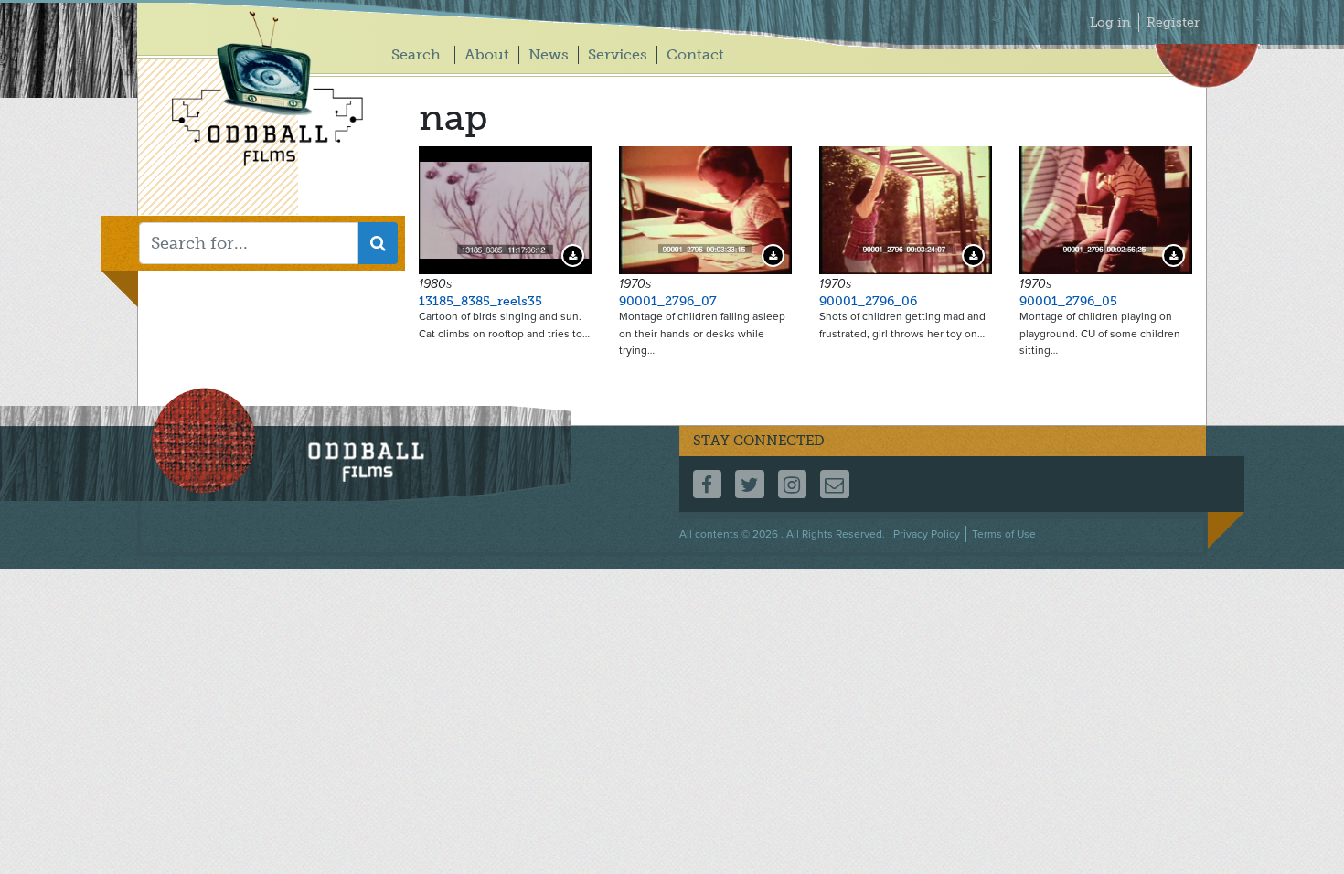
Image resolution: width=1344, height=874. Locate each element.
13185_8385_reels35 (480, 301)
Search (416, 54)
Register (1173, 22)
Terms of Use (1004, 534)
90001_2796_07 (668, 301)
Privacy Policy (926, 534)
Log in (1110, 22)
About (486, 54)
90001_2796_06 (868, 301)
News (548, 54)
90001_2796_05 (1068, 301)
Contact (695, 54)
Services (617, 54)
